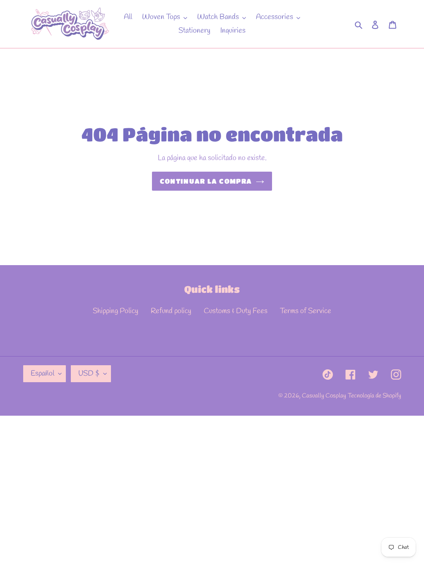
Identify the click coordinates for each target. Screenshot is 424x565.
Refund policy (171, 311)
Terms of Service (305, 311)
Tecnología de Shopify (374, 396)
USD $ (88, 373)
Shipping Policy (115, 311)
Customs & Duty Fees (235, 311)
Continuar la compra (206, 181)
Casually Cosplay (324, 396)
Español (42, 373)
